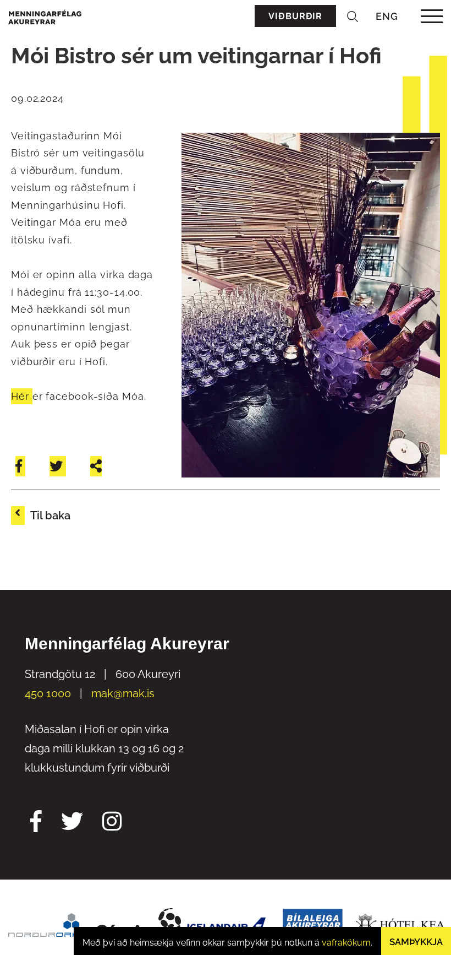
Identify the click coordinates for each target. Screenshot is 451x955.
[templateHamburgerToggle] (431, 16)
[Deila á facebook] (20, 466)
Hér (21, 396)
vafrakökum (346, 942)
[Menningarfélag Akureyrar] (44, 16)
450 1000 (48, 693)
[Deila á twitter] (58, 466)
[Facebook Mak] (36, 823)
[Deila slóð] (96, 466)
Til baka (50, 515)
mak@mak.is (123, 693)
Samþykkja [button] (416, 941)
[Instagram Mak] (112, 823)
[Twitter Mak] (72, 823)
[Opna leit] (353, 16)
